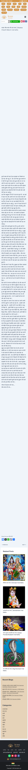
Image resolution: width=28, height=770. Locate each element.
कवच (3, 718)
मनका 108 (5, 711)
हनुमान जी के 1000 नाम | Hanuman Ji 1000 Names (13, 689)
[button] (25, 16)
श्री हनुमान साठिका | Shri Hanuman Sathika (12, 699)
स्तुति (3, 733)
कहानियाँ (4, 720)
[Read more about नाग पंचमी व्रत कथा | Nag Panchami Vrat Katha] (14, 652)
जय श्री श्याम (5, 709)
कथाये (4, 715)
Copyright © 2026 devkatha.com (14, 768)
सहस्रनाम (4, 731)
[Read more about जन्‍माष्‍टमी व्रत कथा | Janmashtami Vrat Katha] (14, 597)
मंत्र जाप (4, 729)
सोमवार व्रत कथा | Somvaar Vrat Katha (13, 582)
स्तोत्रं (4, 736)
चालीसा (4, 722)
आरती (4, 713)
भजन (3, 727)
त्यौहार (4, 724)
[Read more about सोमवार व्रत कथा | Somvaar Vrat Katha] (14, 567)
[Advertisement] (14, 46)
